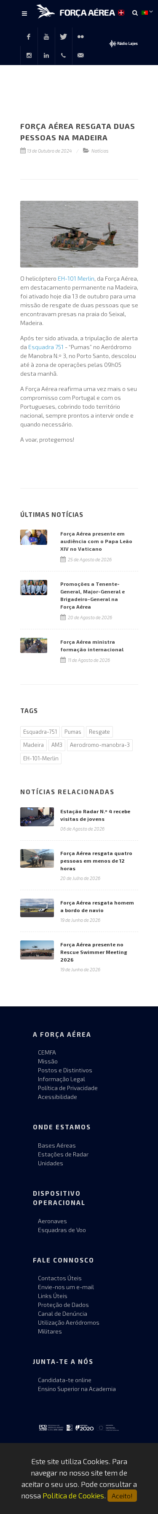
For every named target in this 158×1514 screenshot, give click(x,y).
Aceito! (122, 1496)
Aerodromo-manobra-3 (100, 744)
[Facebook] (28, 36)
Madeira (33, 744)
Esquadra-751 (40, 731)
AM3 (56, 744)
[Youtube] (46, 36)
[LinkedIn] (46, 55)
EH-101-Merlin (41, 758)
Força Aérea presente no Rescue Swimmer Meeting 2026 (93, 951)
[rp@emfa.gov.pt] (80, 55)
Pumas (72, 731)
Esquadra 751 (46, 346)
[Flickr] (80, 36)
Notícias (100, 150)
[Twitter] (63, 36)
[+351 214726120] (63, 55)
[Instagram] (29, 55)
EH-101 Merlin (76, 278)
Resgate (99, 731)
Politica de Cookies (73, 1495)
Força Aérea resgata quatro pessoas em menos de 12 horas (96, 860)
